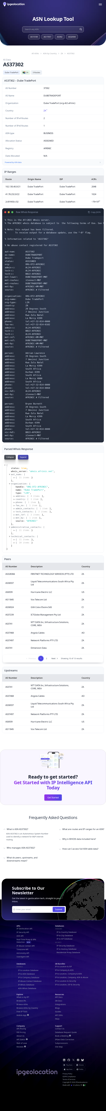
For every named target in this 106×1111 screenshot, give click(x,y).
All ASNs (35, 53)
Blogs (57, 1008)
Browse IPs (21, 1000)
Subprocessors (61, 1043)
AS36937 (9, 583)
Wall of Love (22, 1043)
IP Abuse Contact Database (29, 981)
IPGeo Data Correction (64, 1039)
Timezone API (22, 949)
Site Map (59, 1046)
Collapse (10, 457)
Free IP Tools (22, 1011)
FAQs (57, 1019)
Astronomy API (23, 953)
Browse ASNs (22, 1004)
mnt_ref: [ (28, 515)
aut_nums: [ (18, 474)
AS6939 (9, 592)
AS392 (59, 37)
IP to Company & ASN (64, 970)
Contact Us (59, 1028)
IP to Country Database (67, 932)
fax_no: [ (26, 505)
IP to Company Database (28, 977)
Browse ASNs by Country (27, 1008)
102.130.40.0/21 (13, 186)
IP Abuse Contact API (26, 946)
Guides (58, 1011)
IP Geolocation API (24, 928)
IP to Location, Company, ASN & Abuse (71, 977)
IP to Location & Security (65, 981)
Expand (23, 457)
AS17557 (47, 37)
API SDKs (59, 1015)
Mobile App (21, 1015)
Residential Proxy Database (68, 952)
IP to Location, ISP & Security (67, 984)
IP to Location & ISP (63, 966)
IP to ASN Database (26, 974)
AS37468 (9, 632)
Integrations (60, 1004)
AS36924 (9, 607)
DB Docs (58, 1000)
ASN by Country (50, 53)
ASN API (20, 936)
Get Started (53, 797)
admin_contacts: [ (31, 508)
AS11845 (9, 599)
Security (58, 942)
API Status (21, 1039)
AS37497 (9, 640)
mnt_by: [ (26, 518)
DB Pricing (21, 1032)
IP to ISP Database (64, 939)
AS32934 (72, 37)
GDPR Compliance (69, 1077)
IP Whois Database (26, 984)
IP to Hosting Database (66, 949)
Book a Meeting (62, 1036)
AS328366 (10, 574)
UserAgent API (23, 956)
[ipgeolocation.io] (14, 4)
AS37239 (9, 614)
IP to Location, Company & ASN (68, 973)
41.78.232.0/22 (12, 194)
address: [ (28, 496)
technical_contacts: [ (24, 536)
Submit (58, 909)
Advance (20, 967)
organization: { (20, 483)
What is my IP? (23, 997)
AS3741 (9, 623)
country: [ (27, 499)
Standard (58, 929)
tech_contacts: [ (31, 511)
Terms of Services (69, 1079)
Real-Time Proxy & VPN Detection (26, 940)
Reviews (20, 1046)
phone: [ (26, 502)
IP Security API (23, 932)
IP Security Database (65, 945)
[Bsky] (82, 1060)
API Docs (59, 997)
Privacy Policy (67, 1074)
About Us (20, 1036)
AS (70, 53)
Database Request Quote (66, 1032)
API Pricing (21, 1028)
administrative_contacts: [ (28, 527)
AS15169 (34, 37)
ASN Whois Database (27, 988)
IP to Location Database (28, 970)
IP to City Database (65, 935)
